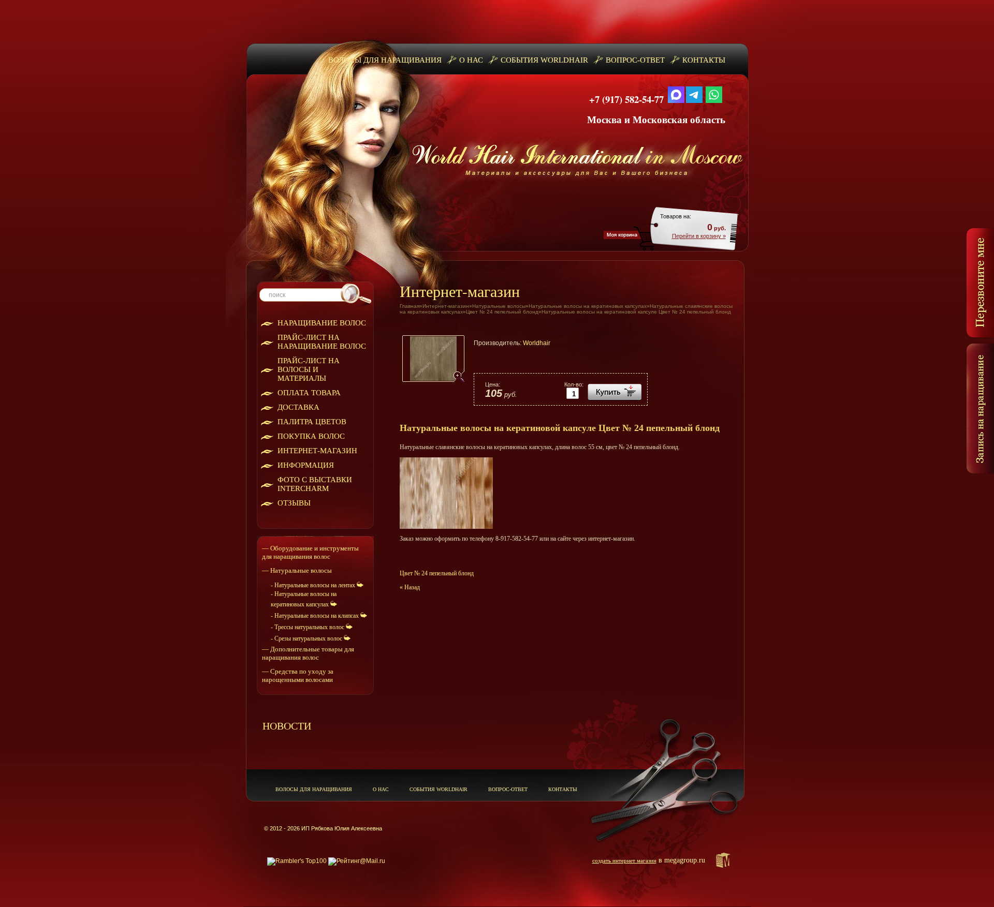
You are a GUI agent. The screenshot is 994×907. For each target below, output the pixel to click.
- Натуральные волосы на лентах (314, 585)
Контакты (703, 60)
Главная (409, 306)
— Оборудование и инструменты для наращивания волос (310, 552)
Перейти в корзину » (699, 236)
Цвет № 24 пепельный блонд (502, 312)
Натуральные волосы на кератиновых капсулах (588, 306)
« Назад (410, 587)
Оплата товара (309, 393)
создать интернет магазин (624, 860)
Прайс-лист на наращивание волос (321, 341)
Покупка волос (311, 436)
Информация (305, 465)
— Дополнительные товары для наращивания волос (308, 653)
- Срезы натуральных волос (307, 638)
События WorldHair (544, 60)
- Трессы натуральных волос (308, 627)
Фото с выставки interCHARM (314, 484)
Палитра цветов (311, 422)
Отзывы (294, 503)
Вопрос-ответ (635, 60)
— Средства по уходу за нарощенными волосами (297, 675)
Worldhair (536, 343)
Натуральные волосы (498, 306)
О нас (471, 60)
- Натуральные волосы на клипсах (315, 615)
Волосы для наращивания (385, 60)
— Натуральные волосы (297, 570)
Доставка (298, 407)
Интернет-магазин (317, 451)
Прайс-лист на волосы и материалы (308, 369)
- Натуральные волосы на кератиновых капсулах (304, 599)
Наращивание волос (321, 323)
